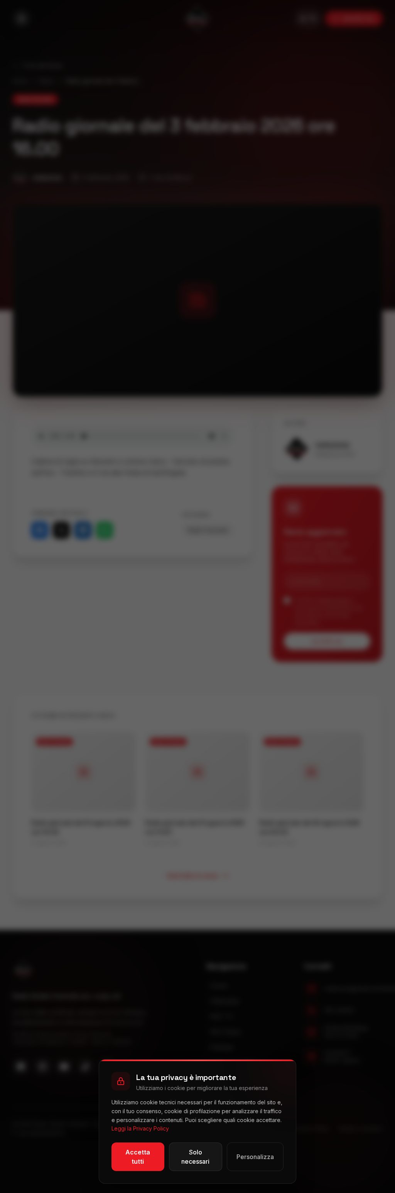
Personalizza (255, 1157)
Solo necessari (195, 1156)
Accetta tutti (137, 1156)
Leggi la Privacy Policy (140, 1128)
